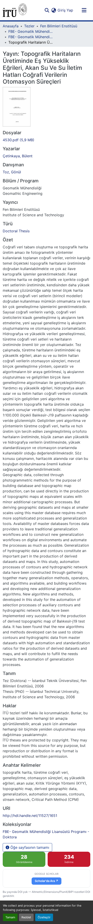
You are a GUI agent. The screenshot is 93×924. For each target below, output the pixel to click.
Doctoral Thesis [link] (16, 231)
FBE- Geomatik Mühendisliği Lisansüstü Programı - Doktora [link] (30, 37)
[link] (46, 140)
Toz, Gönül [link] (12, 172)
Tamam (10, 917)
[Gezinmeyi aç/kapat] (84, 10)
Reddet (26, 917)
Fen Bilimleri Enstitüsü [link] (58, 26)
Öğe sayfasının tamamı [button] (29, 847)
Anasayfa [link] (11, 26)
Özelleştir (44, 917)
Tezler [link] (29, 26)
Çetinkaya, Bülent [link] (18, 156)
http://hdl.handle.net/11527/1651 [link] (30, 815)
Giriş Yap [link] (65, 10)
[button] (15, 10)
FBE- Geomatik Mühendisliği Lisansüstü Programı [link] (30, 31)
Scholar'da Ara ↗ (46, 881)
